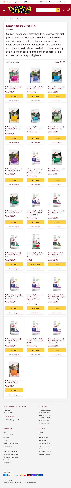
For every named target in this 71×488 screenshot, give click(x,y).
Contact (41, 432)
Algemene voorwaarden (46, 446)
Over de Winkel (43, 437)
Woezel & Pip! (7, 460)
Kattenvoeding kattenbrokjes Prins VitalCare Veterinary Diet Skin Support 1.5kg (57, 297)
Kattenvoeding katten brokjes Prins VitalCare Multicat (13, 382)
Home (5, 19)
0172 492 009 (10, 416)
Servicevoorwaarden (45, 451)
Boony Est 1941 (8, 435)
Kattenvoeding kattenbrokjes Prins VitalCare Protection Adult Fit (13, 341)
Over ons (41, 435)
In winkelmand (35, 264)
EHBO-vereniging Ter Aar (11, 443)
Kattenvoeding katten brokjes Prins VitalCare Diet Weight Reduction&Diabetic (35, 213)
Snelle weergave (14, 100)
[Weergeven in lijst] (64, 62)
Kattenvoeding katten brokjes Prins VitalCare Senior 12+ (13, 212)
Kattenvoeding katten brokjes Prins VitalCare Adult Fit (35, 87)
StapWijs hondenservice (10, 454)
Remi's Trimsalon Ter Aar (10, 451)
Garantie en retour (44, 443)
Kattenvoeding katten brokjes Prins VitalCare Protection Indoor (13, 129)
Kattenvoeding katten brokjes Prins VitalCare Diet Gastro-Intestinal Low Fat (56, 341)
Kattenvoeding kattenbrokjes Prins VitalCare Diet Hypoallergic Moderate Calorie (35, 298)
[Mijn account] (64, 10)
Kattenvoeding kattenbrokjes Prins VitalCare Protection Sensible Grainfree (56, 255)
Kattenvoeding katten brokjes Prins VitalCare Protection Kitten (56, 213)
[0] (68, 10)
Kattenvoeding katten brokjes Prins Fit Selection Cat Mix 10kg (35, 255)
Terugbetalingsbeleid (45, 454)
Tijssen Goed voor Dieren (11, 457)
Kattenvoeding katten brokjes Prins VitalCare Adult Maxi (56, 87)
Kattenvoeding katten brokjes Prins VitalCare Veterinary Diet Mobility (35, 341)
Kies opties (14, 96)
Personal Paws (7, 462)
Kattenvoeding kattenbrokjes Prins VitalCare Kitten (13, 87)
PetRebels (6, 449)
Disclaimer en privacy (45, 449)
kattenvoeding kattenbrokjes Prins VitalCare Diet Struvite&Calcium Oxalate (35, 171)
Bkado (5, 432)
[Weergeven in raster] (61, 62)
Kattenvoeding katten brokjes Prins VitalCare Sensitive (56, 128)
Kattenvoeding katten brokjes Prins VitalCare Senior (56, 169)
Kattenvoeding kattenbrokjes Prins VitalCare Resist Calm (35, 128)
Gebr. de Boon (7, 446)
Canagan (6, 437)
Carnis (5, 440)
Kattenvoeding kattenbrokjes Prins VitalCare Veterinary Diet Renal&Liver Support (14, 297)
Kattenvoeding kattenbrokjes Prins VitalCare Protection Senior (13, 255)
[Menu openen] (4, 10)
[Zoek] (58, 10)
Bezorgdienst (42, 440)
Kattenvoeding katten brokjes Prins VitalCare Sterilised (13, 169)
